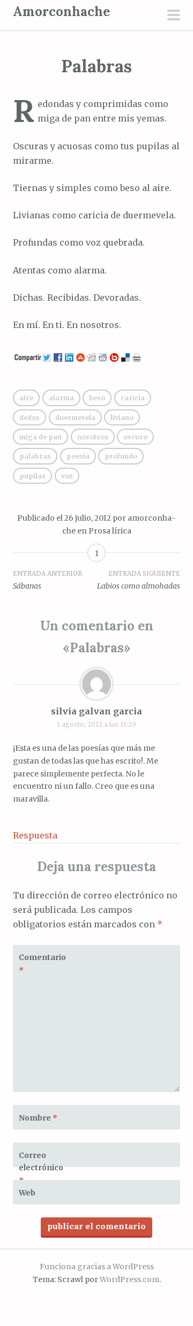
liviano (121, 418)
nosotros (92, 437)
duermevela (75, 418)
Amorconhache (61, 11)
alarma (61, 398)
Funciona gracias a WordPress (97, 1266)
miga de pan (40, 437)
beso (97, 398)
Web (27, 1193)
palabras (35, 456)
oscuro (135, 437)
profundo (121, 456)
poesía (78, 456)
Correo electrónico (41, 1168)
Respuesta (35, 835)
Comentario (42, 963)
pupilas (32, 476)
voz (67, 476)
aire (26, 398)
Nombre (38, 1118)
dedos (29, 418)
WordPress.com (129, 1279)
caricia (133, 398)
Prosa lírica (109, 531)
